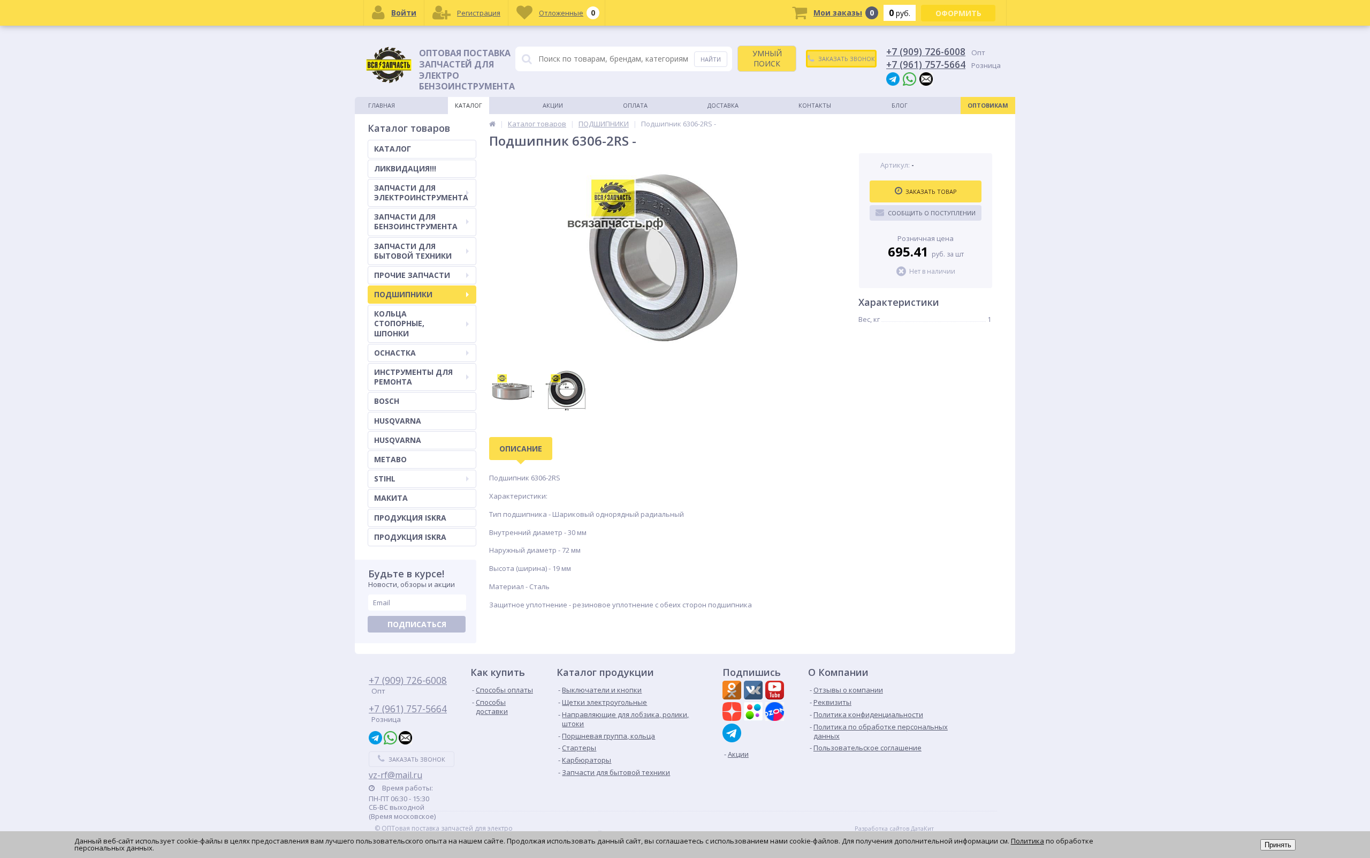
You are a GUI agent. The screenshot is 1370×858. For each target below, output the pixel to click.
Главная (381, 105)
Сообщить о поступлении (932, 213)
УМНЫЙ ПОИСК (767, 58)
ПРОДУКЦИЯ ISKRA (410, 518)
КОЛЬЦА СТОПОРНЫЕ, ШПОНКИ (399, 323)
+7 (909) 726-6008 (925, 51)
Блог (900, 105)
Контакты (814, 105)
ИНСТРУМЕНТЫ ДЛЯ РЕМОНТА (413, 377)
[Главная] (492, 124)
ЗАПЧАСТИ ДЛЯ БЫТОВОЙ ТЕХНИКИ (413, 251)
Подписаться (416, 624)
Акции (553, 105)
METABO (390, 459)
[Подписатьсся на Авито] (754, 713)
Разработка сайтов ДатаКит (894, 828)
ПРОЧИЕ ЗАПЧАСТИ (412, 275)
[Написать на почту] (926, 78)
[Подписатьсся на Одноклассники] (733, 691)
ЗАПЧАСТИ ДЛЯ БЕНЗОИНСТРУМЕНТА (416, 221)
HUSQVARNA (397, 421)
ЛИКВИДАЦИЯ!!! (405, 168)
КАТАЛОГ (392, 149)
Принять (1278, 845)
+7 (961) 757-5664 (925, 64)
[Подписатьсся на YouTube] (776, 691)
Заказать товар (931, 191)
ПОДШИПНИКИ (403, 294)
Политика (1027, 841)
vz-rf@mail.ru (395, 775)
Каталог (468, 105)
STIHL (384, 478)
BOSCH (386, 401)
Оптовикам (988, 105)
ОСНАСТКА (395, 353)
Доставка (723, 105)
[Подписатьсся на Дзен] (733, 713)
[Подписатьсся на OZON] (776, 713)
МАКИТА (391, 498)
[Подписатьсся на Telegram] (733, 733)
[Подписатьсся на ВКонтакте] (754, 691)
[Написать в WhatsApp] (909, 78)
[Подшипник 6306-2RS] (663, 257)
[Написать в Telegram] (893, 78)
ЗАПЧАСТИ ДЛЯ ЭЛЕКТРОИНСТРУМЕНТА (421, 192)
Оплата (635, 105)
